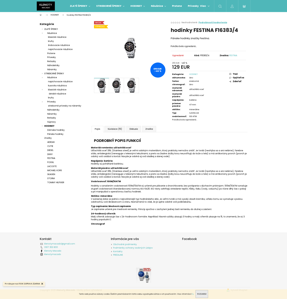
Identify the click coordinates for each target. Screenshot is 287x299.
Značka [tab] (149, 128)
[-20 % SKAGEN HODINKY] (143, 274)
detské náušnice (57, 93)
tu (193, 294)
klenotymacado (52, 254)
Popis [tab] (97, 128)
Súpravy (51, 121)
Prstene (51, 53)
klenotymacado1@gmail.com (59, 243)
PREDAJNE (118, 254)
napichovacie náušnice (60, 49)
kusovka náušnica (57, 85)
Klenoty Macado (52, 250)
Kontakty (117, 251)
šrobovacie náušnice (59, 45)
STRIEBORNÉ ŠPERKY (54, 73)
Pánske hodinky (55, 134)
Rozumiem (201, 294)
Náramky (52, 69)
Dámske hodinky (56, 129)
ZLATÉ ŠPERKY (51, 29)
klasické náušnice (57, 37)
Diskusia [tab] (134, 128)
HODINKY (49, 125)
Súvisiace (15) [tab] (115, 128)
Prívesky (51, 57)
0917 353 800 (51, 247)
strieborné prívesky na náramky (64, 105)
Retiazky (51, 61)
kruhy (51, 41)
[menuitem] (80, 6)
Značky (48, 137)
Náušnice (52, 33)
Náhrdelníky (53, 65)
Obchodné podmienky (125, 244)
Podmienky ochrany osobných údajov (133, 247)
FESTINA (233, 55)
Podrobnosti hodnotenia (213, 22)
